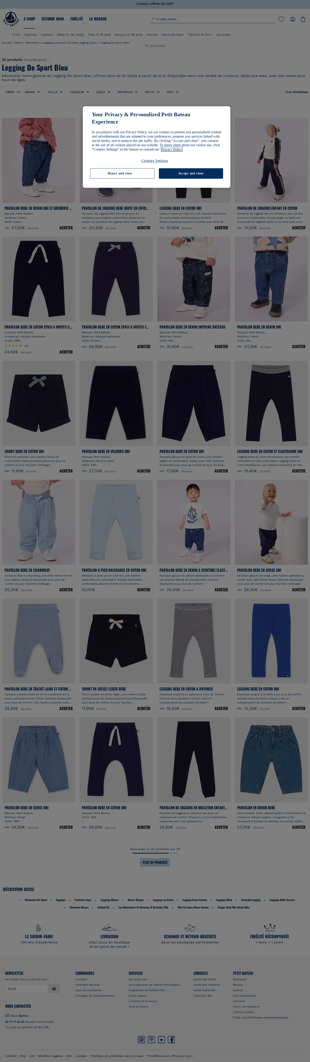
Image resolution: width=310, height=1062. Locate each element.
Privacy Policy (171, 149)
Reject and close (120, 173)
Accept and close (191, 173)
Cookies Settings (154, 161)
